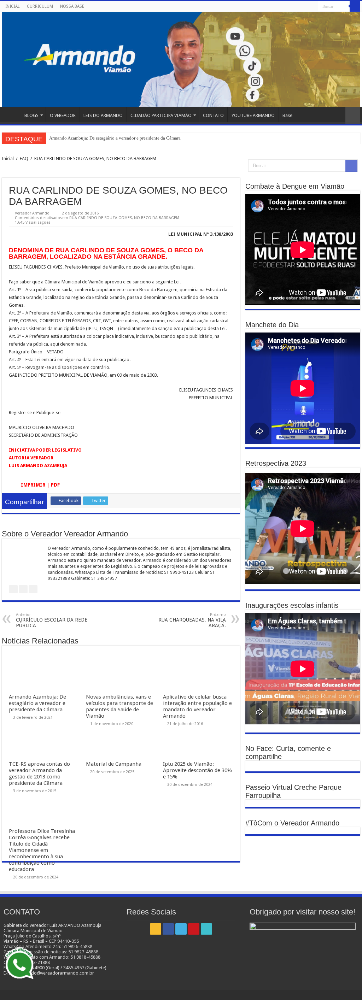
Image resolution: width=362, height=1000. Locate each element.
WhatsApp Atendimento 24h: (33, 946)
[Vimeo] (312, 6)
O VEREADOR (63, 115)
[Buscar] (355, 6)
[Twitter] (299, 6)
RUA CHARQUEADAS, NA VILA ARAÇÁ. (192, 620)
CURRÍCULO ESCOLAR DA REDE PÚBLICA (51, 620)
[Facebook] (292, 6)
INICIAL (12, 6)
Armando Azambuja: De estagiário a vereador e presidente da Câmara (115, 138)
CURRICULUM (40, 6)
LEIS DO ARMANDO (103, 115)
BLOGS (31, 115)
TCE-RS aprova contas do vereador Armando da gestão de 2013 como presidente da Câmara (39, 773)
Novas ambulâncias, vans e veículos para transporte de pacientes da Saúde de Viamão (119, 706)
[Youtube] (306, 6)
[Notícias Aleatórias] (352, 115)
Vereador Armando (32, 213)
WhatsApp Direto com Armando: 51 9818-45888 (52, 957)
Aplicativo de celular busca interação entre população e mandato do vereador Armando (197, 706)
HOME (11, 114)
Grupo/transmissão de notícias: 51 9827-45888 (51, 951)
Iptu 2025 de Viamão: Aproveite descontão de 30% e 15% (197, 770)
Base (287, 115)
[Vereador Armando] (181, 59)
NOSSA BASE (72, 6)
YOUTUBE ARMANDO (253, 115)
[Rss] (285, 6)
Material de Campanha (113, 764)
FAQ (24, 158)
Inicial (8, 158)
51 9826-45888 (77, 946)
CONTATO (213, 115)
